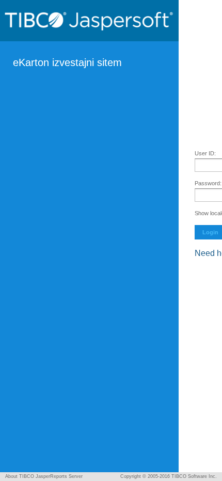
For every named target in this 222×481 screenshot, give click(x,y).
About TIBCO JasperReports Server (44, 476)
